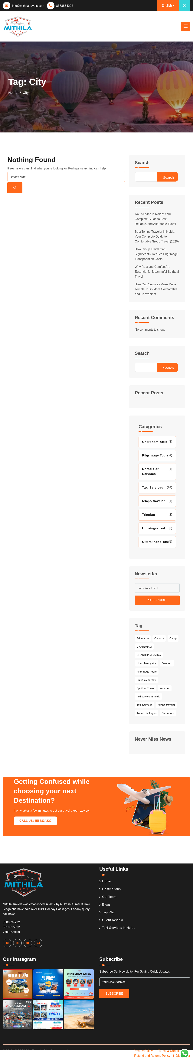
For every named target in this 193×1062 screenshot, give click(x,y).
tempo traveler (153, 501)
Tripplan (148, 514)
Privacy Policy (143, 1050)
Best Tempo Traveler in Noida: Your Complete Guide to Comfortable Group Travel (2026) (157, 236)
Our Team (109, 896)
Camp (173, 638)
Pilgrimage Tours (155, 455)
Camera (159, 638)
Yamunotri (168, 713)
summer (165, 688)
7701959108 (11, 932)
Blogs (106, 904)
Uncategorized (153, 528)
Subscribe (157, 600)
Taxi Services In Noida (119, 927)
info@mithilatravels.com (28, 5)
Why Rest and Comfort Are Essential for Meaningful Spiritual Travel (157, 271)
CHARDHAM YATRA (149, 654)
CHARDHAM (144, 646)
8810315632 (11, 927)
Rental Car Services (150, 471)
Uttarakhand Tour (156, 541)
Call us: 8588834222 (35, 820)
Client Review (112, 920)
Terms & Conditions (171, 1050)
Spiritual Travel (145, 688)
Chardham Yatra (154, 441)
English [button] (167, 5)
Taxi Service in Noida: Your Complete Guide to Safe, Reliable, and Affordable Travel (155, 218)
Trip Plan (109, 912)
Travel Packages (146, 713)
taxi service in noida (148, 696)
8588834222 (64, 5)
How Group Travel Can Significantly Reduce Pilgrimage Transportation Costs (156, 254)
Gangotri (167, 663)
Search (142, 162)
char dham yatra (146, 663)
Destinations (111, 889)
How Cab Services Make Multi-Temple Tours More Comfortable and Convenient (156, 289)
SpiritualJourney (146, 679)
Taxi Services (152, 487)
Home (12, 93)
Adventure (143, 638)
